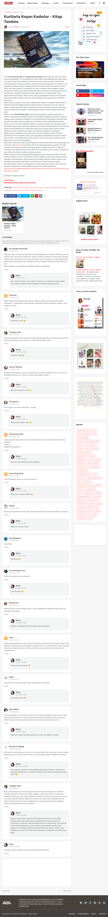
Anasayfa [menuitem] (21, 3)
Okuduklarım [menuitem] (68, 3)
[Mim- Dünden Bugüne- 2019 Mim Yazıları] (81, 139)
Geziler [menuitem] (56, 3)
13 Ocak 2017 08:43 (21, 622)
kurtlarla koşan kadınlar (58, 187)
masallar (92, 504)
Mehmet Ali (13, 603)
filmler (79, 493)
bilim (91, 459)
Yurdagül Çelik (15, 332)
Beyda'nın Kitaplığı (16, 747)
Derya (18, 276)
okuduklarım (8, 190)
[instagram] (90, 903)
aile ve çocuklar (90, 445)
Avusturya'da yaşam (83, 430)
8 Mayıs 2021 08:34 (21, 815)
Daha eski (66, 891)
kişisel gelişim (81, 504)
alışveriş (79, 448)
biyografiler (81, 463)
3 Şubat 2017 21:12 (21, 731)
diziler (79, 481)
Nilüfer (12, 506)
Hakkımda (102, 914)
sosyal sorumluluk (83, 515)
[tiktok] (99, 903)
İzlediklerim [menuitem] (81, 3)
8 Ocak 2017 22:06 (14, 573)
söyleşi (94, 515)
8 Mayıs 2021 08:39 (14, 846)
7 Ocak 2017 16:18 (14, 436)
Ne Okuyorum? (84, 151)
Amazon (19, 145)
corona (94, 474)
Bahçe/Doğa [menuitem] (32, 3)
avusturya (80, 452)
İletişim (93, 914)
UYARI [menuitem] (92, 3)
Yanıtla (6, 269)
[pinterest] (95, 903)
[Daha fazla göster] (44, 196)
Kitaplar (46, 187)
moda (99, 504)
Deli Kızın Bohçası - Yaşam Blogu (26, 914)
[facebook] (83, 91)
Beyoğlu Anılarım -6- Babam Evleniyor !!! (95, 129)
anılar (87, 448)
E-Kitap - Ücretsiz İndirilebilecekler (88, 441)
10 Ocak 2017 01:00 (14, 605)
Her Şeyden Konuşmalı (18, 249)
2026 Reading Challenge (88, 182)
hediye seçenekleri (83, 496)
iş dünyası (80, 500)
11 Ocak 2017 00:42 (14, 640)
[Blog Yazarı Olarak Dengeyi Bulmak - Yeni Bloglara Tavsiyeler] (81, 111)
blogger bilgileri (82, 470)
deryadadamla (15, 538)
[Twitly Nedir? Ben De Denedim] (81, 122)
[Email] (40, 196)
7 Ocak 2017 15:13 (14, 404)
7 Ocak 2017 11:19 (14, 251)
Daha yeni (6, 891)
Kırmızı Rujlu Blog (16, 473)
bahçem (92, 456)
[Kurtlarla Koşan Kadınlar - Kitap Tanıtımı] (13, 214)
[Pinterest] (36, 196)
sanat (96, 507)
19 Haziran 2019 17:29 (15, 749)
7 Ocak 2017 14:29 (14, 334)
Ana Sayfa (7, 12)
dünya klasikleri (82, 485)
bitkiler (98, 459)
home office (96, 496)
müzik (90, 507)
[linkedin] (104, 903)
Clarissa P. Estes (18, 12)
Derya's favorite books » (95, 172)
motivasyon (81, 507)
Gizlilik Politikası (83, 914)
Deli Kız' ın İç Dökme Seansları (86, 434)
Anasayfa (72, 914)
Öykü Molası (14, 709)
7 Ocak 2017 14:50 (14, 369)
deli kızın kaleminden (95, 478)
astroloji (94, 448)
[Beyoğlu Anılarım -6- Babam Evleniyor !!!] (81, 131)
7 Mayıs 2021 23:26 (14, 788)
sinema (97, 511)
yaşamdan (80, 518)
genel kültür (88, 493)
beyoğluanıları (82, 459)
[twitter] (85, 903)
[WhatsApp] (32, 196)
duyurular (87, 481)
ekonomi (80, 489)
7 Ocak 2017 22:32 (14, 540)
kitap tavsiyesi (38, 187)
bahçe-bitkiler (81, 456)
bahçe (89, 452)
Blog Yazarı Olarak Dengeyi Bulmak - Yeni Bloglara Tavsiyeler (95, 111)
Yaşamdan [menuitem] (45, 3)
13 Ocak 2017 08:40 (21, 387)
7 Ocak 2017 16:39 (14, 476)
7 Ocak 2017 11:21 (20, 278)
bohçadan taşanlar (83, 474)
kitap (30, 187)
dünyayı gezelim (95, 485)
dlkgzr (11, 677)
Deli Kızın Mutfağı (82, 437)
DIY (94, 430)
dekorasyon (81, 478)
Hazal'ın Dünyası (15, 367)
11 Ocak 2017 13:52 (14, 679)
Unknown (13, 295)
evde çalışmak (90, 489)
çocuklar (89, 518)
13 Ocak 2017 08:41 (21, 491)
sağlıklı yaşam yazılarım (84, 511)
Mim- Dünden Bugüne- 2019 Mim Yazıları (96, 138)
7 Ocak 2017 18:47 (14, 508)
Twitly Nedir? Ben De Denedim (95, 120)
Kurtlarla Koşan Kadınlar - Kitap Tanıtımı (10, 226)
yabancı (39, 190)
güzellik (98, 493)
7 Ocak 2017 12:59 (14, 297)
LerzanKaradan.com (17, 571)
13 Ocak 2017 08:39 (21, 317)
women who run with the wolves (24, 190)
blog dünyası (81, 467)
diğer (26, 187)
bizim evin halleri (93, 463)
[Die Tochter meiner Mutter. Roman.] (81, 168)
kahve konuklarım (92, 500)
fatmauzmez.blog (16, 434)
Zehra (11, 638)
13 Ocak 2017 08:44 (21, 694)
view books (96, 192)
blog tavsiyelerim (94, 467)
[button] (99, 3)
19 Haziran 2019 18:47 (22, 766)
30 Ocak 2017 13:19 (14, 712)
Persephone (14, 402)
